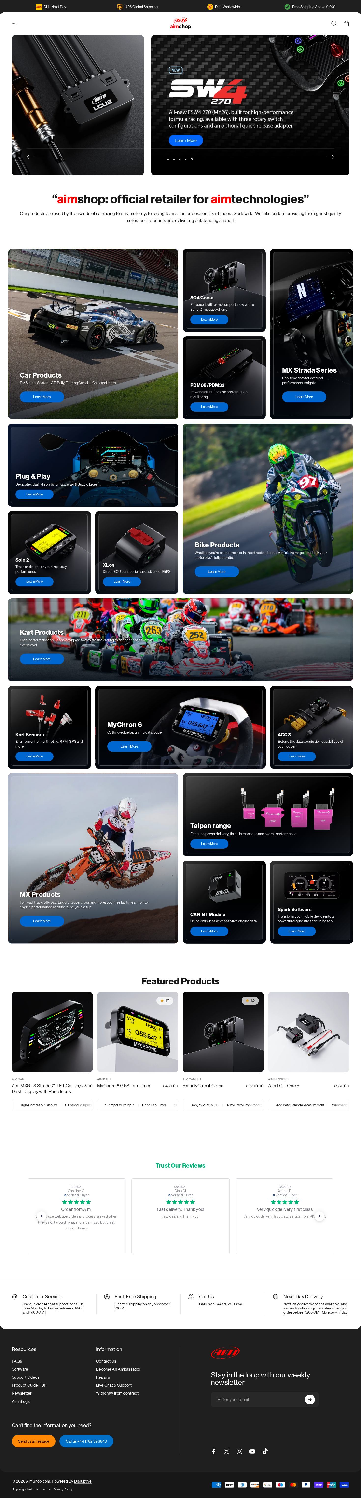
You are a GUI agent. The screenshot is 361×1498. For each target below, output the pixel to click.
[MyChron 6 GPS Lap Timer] (137, 1032)
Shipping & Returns (25, 1489)
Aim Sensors (278, 1079)
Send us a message (33, 1441)
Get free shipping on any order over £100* (142, 1306)
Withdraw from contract (117, 1393)
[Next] (330, 157)
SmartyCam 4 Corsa (203, 1085)
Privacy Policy (62, 1489)
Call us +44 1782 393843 (86, 1441)
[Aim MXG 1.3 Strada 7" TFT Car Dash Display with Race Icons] (52, 1032)
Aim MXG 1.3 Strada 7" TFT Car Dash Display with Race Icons (42, 1088)
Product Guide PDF (29, 1385)
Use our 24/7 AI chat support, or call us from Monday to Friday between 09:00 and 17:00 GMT (53, 1308)
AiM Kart (104, 1079)
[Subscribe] (310, 1399)
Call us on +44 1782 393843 (221, 1304)
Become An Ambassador (118, 1369)
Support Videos (25, 1377)
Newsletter (22, 1393)
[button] (41, 1216)
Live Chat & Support (114, 1385)
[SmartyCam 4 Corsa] (223, 1032)
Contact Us (106, 1361)
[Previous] (30, 157)
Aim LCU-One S (284, 1085)
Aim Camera (192, 1079)
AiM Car (18, 1079)
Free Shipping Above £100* (313, 7)
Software (20, 1369)
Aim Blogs (21, 1401)
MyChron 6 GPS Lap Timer (123, 1085)
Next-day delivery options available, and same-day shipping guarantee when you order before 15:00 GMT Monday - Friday (315, 1308)
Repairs (103, 1377)
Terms (45, 1489)
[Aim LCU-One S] (308, 1032)
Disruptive (83, 1481)
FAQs (17, 1361)
